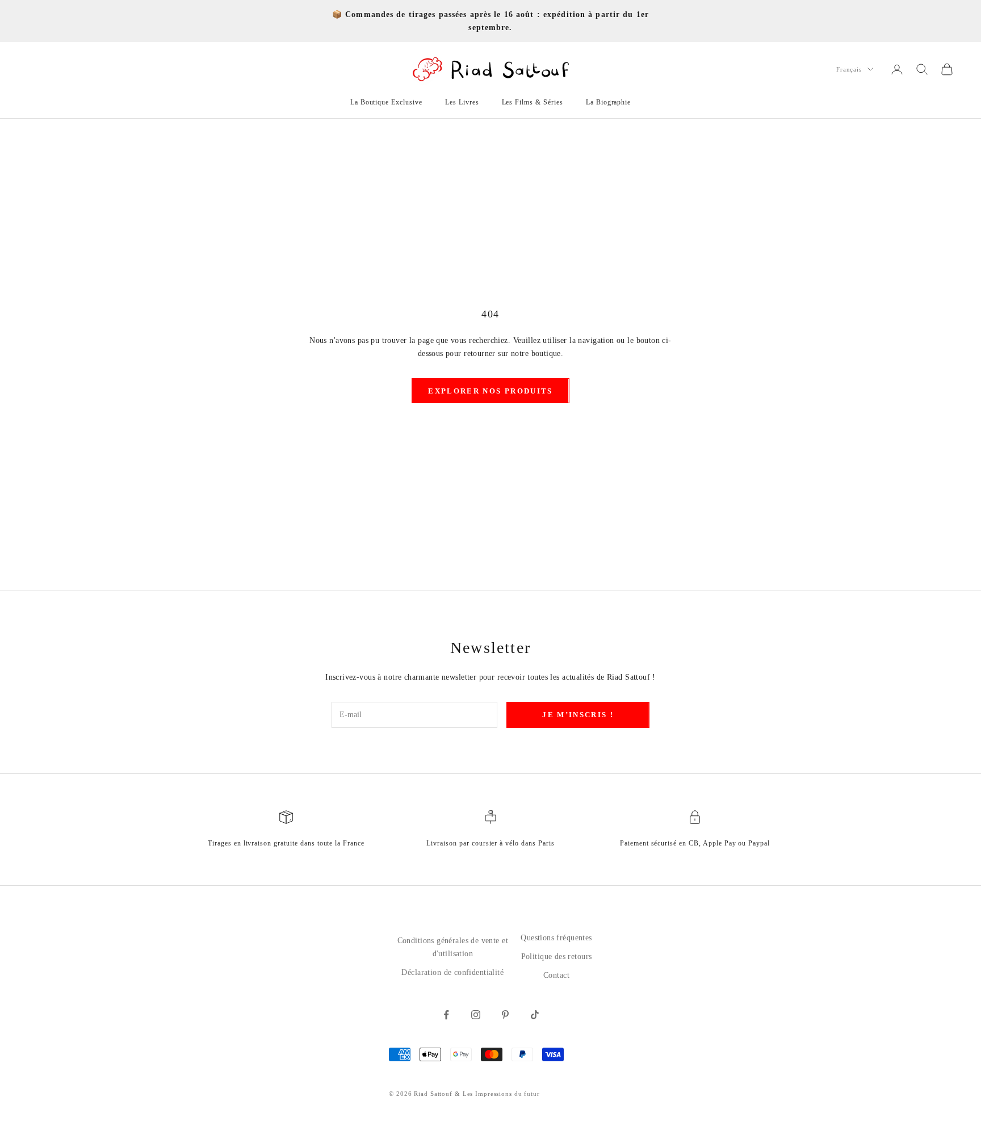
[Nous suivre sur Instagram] (475, 1014)
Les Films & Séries (532, 102)
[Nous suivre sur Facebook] (446, 1014)
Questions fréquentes (556, 938)
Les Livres (462, 102)
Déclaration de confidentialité (452, 972)
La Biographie (608, 102)
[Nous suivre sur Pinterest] (505, 1014)
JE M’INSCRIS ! (578, 714)
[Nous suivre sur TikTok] (534, 1014)
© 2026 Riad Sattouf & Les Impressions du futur (464, 1093)
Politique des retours (556, 956)
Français (849, 69)
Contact (556, 975)
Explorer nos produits (490, 391)
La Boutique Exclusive (386, 102)
